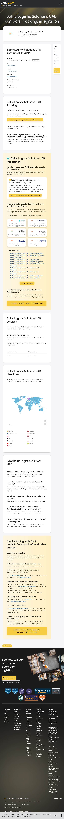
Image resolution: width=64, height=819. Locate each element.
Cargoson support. (25, 577)
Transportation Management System (40, 713)
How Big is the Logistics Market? (54, 758)
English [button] (58, 798)
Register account (9, 678)
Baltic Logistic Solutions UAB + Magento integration (26, 262)
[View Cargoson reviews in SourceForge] (42, 698)
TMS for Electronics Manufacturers (17, 713)
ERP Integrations (29, 720)
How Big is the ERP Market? (52, 772)
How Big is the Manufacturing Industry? (54, 776)
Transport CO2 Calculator (28, 734)
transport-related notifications (18, 608)
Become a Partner (6, 722)
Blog (27, 711)
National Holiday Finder (28, 740)
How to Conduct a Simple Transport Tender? (52, 723)
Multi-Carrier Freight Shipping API (40, 746)
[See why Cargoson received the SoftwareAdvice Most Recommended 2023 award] (29, 691)
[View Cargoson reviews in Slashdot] (20, 698)
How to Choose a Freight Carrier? (52, 733)
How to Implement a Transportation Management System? (53, 728)
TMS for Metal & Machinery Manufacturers (17, 722)
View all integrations (27, 283)
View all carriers (7, 646)
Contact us (6, 719)
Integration (57, 58)
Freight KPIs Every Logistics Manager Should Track (52, 741)
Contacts (56, 52)
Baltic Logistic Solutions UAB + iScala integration (25, 278)
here (30, 816)
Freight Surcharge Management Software (39, 724)
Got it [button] (55, 815)
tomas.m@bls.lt (11, 66)
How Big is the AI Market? (52, 749)
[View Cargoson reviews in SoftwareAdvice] (31, 698)
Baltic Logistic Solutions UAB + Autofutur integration (26, 254)
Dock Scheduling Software (40, 750)
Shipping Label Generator (28, 748)
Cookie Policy (26, 811)
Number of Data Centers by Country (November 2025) (53, 791)
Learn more (5, 816)
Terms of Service (8, 811)
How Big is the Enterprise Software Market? (53, 763)
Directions (56, 64)
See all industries (18, 729)
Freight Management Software (39, 735)
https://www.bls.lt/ (12, 76)
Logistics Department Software (39, 754)
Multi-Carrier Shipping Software (39, 740)
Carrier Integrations (29, 716)
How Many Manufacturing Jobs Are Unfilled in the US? (54, 768)
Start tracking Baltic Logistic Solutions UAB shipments (25, 120)
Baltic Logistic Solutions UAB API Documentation (25, 195)
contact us (28, 599)
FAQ (55, 66)
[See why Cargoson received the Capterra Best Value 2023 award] (8, 691)
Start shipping (56, 70)
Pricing (5, 713)
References (28, 713)
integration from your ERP (27, 586)
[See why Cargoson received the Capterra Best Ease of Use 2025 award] (15, 691)
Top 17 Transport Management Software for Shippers (53, 713)
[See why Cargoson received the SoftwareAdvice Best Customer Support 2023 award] (21, 691)
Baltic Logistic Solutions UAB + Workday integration (26, 276)
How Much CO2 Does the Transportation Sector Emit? (53, 754)
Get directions (35, 60)
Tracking (56, 55)
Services (56, 61)
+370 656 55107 (12, 71)
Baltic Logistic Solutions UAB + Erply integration (25, 260)
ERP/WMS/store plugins (18, 601)
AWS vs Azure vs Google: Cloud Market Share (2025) (53, 786)
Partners (28, 723)
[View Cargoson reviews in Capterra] (42, 691)
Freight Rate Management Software (39, 718)
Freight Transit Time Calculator (29, 754)
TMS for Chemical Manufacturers (18, 717)
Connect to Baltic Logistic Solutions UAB (26, 303)
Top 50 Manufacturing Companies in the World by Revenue (54, 781)
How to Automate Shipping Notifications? (53, 736)
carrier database (15, 575)
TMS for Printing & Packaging (17, 726)
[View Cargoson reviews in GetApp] (56, 691)
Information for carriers (29, 726)
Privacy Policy (18, 811)
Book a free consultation (11, 682)
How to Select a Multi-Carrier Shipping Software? (53, 718)
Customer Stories (6, 716)
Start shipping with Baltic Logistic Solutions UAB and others (27, 631)
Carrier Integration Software (39, 730)
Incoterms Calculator (28, 744)
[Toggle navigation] (60, 3)
